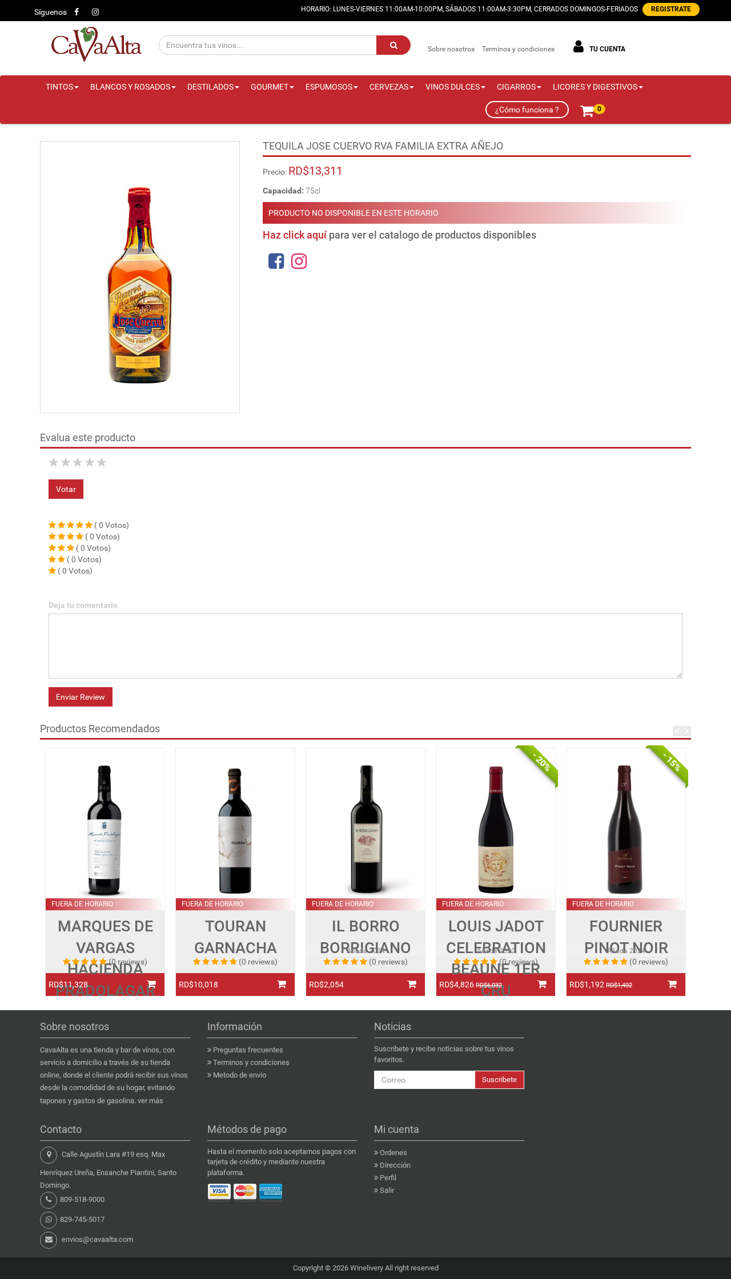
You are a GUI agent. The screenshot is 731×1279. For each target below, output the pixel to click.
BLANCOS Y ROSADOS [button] (130, 86)
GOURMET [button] (269, 86)
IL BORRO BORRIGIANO (365, 937)
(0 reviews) (128, 961)
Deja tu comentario (83, 605)
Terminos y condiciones (518, 49)
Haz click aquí (295, 235)
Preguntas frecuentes (248, 1050)
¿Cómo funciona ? (527, 109)
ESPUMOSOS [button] (329, 86)
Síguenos (50, 12)
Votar (66, 489)
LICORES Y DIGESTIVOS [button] (595, 86)
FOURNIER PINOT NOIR (626, 937)
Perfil (388, 1177)
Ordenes (393, 1152)
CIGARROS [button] (516, 86)
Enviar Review (80, 696)
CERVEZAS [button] (388, 86)
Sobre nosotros (451, 49)
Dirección (395, 1165)
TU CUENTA (606, 49)
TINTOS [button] (59, 86)
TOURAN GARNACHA (235, 937)
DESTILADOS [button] (210, 86)
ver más (150, 1100)
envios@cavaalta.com (97, 1239)
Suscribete (499, 1079)
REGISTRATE (671, 9)
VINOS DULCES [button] (452, 86)
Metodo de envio (239, 1075)
